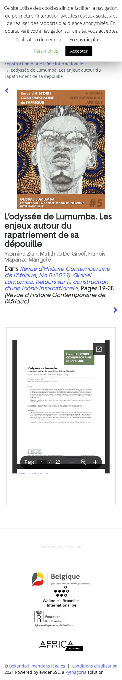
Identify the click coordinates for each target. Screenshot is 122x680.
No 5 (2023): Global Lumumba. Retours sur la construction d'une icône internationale (56, 282)
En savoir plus (85, 39)
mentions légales (48, 666)
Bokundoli (19, 666)
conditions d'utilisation (95, 666)
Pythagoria (75, 672)
